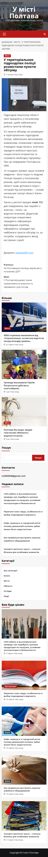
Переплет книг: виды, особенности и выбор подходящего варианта (23, 513)
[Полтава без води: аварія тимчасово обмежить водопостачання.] (24, 411)
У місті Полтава (24, 12)
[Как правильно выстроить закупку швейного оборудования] (24, 770)
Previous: (23, 268)
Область (8, 586)
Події (6, 596)
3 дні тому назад (12, 439)
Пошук (6, 447)
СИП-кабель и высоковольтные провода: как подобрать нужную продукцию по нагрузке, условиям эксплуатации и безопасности (22, 498)
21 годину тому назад (14, 840)
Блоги (7, 575)
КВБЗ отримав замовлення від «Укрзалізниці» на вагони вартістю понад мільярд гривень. (24, 338)
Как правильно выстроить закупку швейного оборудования (22, 539)
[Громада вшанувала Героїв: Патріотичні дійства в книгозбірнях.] (24, 364)
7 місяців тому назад (14, 74)
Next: (18, 281)
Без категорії (10, 570)
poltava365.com (24, 252)
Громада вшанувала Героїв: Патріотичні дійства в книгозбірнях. (19, 385)
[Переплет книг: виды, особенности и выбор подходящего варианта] (24, 675)
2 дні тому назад (12, 392)
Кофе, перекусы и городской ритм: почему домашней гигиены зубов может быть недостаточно (22, 526)
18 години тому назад (14, 699)
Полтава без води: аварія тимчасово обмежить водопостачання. (18, 432)
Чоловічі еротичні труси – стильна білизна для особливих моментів (22, 550)
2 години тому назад (14, 653)
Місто (7, 56)
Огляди (8, 591)
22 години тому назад (14, 344)
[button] (4, 33)
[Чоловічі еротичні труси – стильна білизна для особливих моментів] (24, 815)
